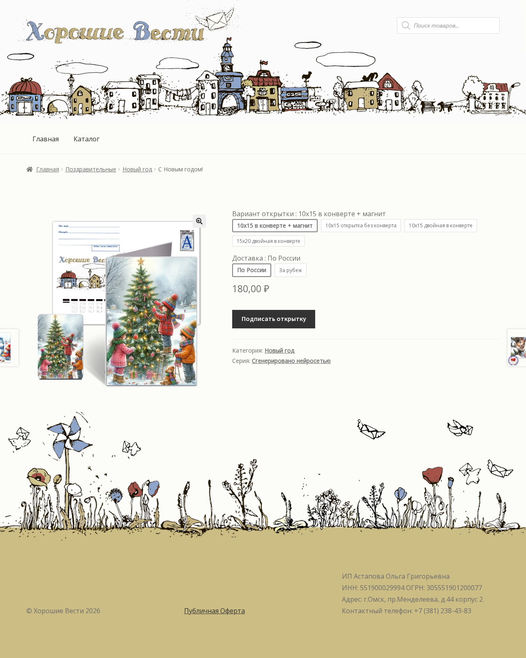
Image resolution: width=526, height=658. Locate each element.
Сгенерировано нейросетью (291, 361)
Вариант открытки (309, 213)
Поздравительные (90, 169)
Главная (45, 138)
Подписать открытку (274, 318)
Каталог (86, 138)
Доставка (266, 258)
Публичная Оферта (214, 610)
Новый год (137, 169)
